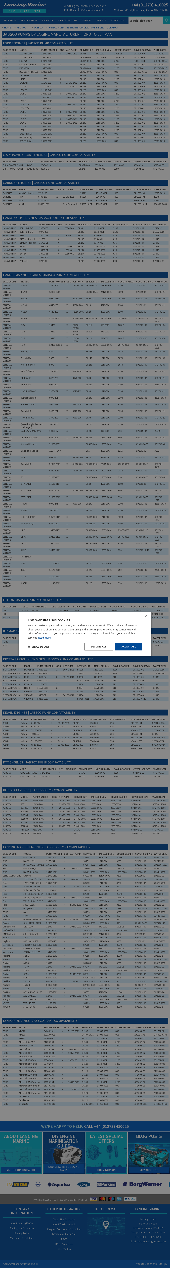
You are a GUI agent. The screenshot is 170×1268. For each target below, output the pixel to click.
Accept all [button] (129, 646)
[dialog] (85, 634)
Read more (44, 637)
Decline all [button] (98, 646)
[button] (38, 646)
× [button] (146, 615)
